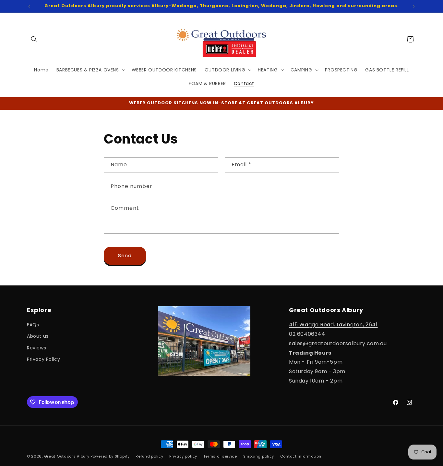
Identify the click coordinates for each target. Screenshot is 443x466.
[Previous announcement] (29, 6)
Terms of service (220, 456)
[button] (34, 39)
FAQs (33, 324)
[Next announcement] (414, 6)
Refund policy (149, 456)
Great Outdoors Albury (67, 456)
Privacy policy (183, 456)
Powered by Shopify (110, 456)
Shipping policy (258, 456)
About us (38, 336)
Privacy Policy (43, 359)
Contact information (300, 456)
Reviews (36, 348)
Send (125, 255)
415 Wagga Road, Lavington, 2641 (333, 324)
